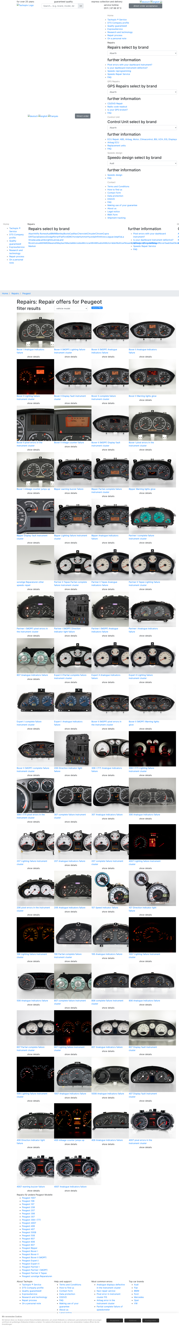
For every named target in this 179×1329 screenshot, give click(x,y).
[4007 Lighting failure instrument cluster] (152, 841)
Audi (49, 233)
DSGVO (111, 199)
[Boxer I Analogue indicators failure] (40, 330)
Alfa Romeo (41, 233)
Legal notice (113, 211)
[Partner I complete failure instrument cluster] (152, 516)
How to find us (114, 189)
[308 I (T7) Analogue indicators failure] (115, 748)
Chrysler (91, 233)
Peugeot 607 (28, 1238)
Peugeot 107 (28, 1204)
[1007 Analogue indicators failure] (77, 1074)
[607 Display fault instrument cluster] (152, 1027)
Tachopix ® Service (117, 19)
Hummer (83, 236)
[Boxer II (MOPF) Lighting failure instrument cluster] (77, 330)
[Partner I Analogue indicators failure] (152, 609)
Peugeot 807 (28, 1245)
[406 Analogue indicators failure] (115, 1120)
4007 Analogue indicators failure (70, 1186)
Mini (93, 243)
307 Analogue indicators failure (107, 814)
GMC (69, 236)
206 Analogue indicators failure (69, 907)
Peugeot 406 (28, 1226)
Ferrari (56, 236)
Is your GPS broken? (117, 109)
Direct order (83, 116)
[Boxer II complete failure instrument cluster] (115, 376)
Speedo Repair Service (118, 74)
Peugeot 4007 (29, 1223)
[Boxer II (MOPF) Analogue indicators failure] (115, 330)
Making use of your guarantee (122, 205)
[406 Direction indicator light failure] (40, 1120)
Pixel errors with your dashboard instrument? (129, 64)
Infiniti (99, 236)
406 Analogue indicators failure (107, 1140)
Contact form (114, 192)
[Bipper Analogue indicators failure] (115, 516)
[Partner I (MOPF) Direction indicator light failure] (77, 609)
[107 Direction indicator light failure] (152, 888)
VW (135, 1303)
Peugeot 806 (28, 1241)
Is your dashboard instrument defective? (127, 67)
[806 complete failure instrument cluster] (115, 981)
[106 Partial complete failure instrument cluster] (77, 934)
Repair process (114, 35)
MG (46, 243)
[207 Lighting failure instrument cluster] (40, 841)
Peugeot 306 (28, 1213)
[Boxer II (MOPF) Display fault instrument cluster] (115, 423)
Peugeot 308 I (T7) (31, 1219)
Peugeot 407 (28, 1229)
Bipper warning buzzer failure (68, 489)
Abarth (31, 233)
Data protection (115, 195)
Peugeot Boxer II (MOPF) (34, 1257)
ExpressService (115, 29)
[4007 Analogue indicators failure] (77, 1167)
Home (6, 224)
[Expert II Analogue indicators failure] (115, 655)
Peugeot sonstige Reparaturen (37, 1276)
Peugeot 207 (28, 1210)
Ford (65, 236)
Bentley (60, 233)
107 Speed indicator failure (104, 907)
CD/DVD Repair (115, 103)
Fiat (61, 236)
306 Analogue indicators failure (144, 814)
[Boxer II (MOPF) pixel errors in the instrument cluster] (115, 702)
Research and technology (120, 32)
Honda (75, 236)
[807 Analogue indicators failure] (40, 655)
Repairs (31, 224)
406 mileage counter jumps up (69, 1140)
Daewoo (42, 236)
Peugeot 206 (28, 1207)
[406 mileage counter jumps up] (77, 1120)
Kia (120, 236)
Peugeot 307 (28, 1216)
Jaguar (110, 236)
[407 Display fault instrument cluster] (152, 1074)
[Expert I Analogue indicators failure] (77, 702)
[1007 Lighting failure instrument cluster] (152, 934)
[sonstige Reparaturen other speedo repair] (40, 562)
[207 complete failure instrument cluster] (115, 841)
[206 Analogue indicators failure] (77, 888)
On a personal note (116, 38)
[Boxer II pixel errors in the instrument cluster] (40, 423)
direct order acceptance (146, 6)
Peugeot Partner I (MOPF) (35, 1270)
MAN (42, 243)
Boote (66, 233)
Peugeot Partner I (30, 1267)
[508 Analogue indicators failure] (40, 981)
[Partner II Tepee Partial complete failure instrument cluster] (77, 562)
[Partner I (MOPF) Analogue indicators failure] (115, 609)
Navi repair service (106, 1291)
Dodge (49, 236)
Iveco (104, 236)
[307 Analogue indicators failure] (115, 795)
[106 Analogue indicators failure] (115, 934)
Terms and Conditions (118, 186)
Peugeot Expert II (30, 1263)
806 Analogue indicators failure (144, 1000)
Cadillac (73, 233)
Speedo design (114, 174)
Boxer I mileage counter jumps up (33, 489)
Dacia (35, 236)
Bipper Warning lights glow (142, 489)
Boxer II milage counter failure (69, 442)
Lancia (55, 240)
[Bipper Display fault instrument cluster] (40, 516)
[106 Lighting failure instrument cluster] (40, 934)
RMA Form (112, 214)
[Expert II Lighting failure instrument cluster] (152, 655)
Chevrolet (82, 233)
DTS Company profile (118, 22)
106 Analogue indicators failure (106, 954)
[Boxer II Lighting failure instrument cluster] (40, 376)
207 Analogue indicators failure (69, 861)
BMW (53, 233)
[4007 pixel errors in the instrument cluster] (152, 1120)
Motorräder (110, 243)
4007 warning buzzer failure (31, 1186)
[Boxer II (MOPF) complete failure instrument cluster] (40, 748)
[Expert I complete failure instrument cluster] (40, 702)
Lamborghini (46, 240)
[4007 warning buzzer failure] (40, 1167)
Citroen (99, 233)
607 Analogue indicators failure (107, 1047)
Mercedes (77, 243)
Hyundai (91, 236)
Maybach (61, 243)
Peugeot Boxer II (30, 1254)
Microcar (86, 243)
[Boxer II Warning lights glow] (152, 376)
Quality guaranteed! (117, 26)
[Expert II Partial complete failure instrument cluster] (77, 655)
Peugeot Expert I (30, 1260)
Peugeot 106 (28, 1201)
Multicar (120, 243)
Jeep (116, 236)
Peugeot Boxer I (30, 1251)
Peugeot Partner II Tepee (34, 1273)
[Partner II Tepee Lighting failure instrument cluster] (152, 562)
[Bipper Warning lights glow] (152, 469)
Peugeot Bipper (29, 1248)
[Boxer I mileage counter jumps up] (40, 469)
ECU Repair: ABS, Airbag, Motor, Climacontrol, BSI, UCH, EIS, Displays (142, 139)
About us (111, 208)
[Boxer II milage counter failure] (77, 423)
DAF (30, 236)
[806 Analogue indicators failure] (152, 981)
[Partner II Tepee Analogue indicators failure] (115, 562)
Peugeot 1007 (29, 1198)
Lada (37, 240)
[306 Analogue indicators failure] (152, 795)
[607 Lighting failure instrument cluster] (77, 1027)
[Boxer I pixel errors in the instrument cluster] (152, 423)
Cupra (106, 233)
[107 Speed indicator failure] (115, 888)
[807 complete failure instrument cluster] (77, 981)
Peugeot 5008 (29, 1232)
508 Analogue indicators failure (32, 1000)
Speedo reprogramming (119, 71)
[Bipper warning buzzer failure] (77, 469)
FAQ (109, 77)
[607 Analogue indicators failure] (115, 1027)
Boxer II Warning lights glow (142, 396)
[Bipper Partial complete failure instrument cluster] (115, 469)
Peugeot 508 (28, 1235)
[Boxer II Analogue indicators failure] (152, 330)
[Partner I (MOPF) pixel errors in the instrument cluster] (40, 609)
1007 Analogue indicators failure (70, 1093)
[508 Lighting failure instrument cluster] (40, 1074)
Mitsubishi (100, 243)
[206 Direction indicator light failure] (77, 748)
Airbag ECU (113, 142)
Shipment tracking (116, 217)
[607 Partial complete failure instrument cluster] (40, 1027)
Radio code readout (117, 106)
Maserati (52, 243)
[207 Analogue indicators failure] (77, 841)
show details (33, 356)
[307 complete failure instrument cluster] (77, 795)
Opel (136, 1300)
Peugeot (26, 293)
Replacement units (116, 145)
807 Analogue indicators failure (32, 675)
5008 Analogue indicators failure (107, 1093)
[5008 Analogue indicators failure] (115, 1074)
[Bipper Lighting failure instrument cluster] (77, 516)
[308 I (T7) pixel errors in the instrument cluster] (40, 795)
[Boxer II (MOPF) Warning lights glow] (152, 702)
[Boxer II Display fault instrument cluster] (77, 376)
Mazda (69, 243)
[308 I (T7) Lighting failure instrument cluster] (152, 748)
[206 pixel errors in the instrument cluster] (40, 888)
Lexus (37, 243)
